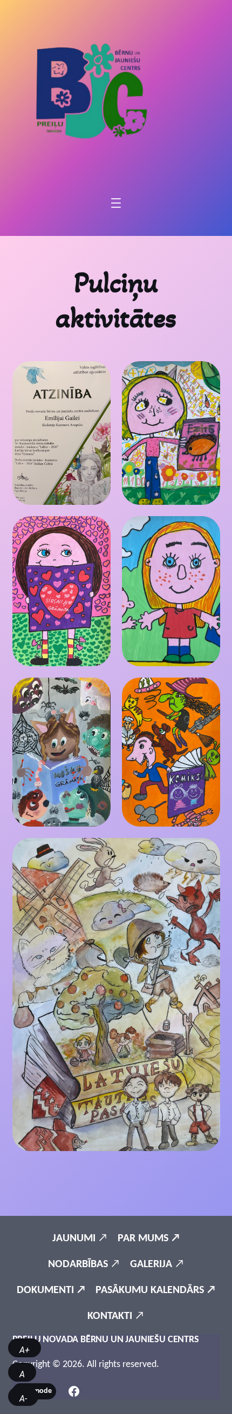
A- (23, 1398)
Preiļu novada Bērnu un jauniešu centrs (105, 1340)
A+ (24, 1350)
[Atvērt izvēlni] (116, 203)
